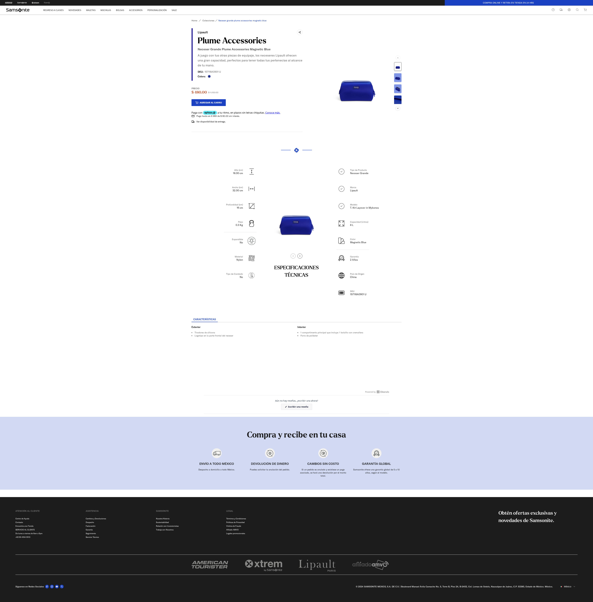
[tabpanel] (296, 350)
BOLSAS (120, 10)
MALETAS (91, 10)
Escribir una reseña (299, 407)
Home (194, 20)
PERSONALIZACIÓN (157, 10)
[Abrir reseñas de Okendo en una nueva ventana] (377, 391)
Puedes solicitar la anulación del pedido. (270, 469)
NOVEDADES (75, 10)
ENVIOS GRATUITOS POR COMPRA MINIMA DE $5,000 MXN (519, 2)
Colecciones (208, 20)
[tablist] (296, 319)
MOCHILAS (106, 10)
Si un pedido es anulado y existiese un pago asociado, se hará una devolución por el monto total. (323, 472)
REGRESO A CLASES (53, 10)
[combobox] (566, 586)
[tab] (204, 319)
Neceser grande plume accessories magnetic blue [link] (242, 20)
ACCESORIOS (136, 10)
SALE (174, 10)
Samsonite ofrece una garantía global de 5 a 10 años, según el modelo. (376, 471)
